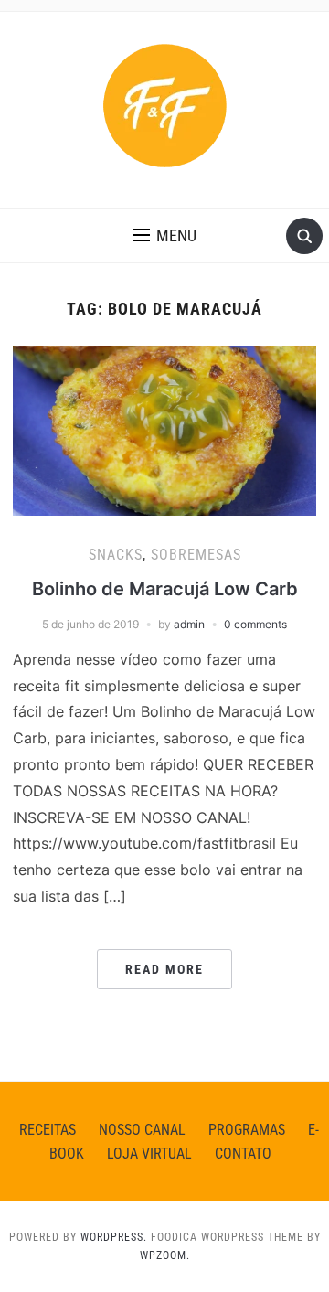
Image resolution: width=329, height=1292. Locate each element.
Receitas (47, 1129)
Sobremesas (196, 554)
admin (189, 624)
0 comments (255, 624)
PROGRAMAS (246, 1129)
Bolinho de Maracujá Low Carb (165, 589)
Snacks (116, 554)
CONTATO (243, 1153)
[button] (164, 236)
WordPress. (113, 1237)
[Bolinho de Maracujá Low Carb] (164, 429)
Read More (164, 969)
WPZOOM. (165, 1255)
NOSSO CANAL (142, 1129)
